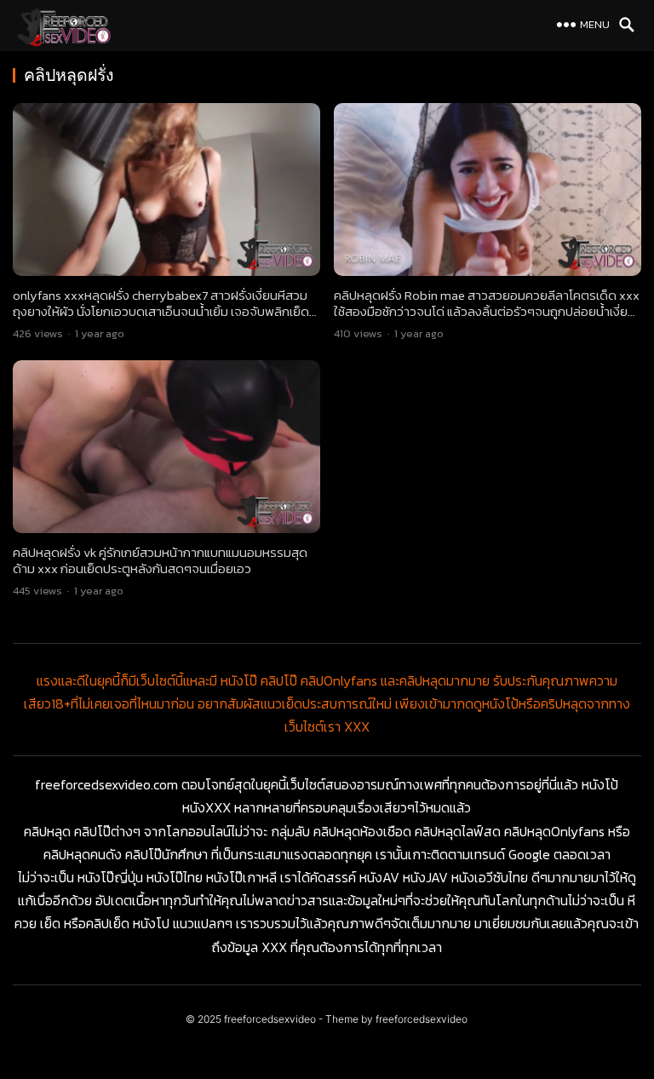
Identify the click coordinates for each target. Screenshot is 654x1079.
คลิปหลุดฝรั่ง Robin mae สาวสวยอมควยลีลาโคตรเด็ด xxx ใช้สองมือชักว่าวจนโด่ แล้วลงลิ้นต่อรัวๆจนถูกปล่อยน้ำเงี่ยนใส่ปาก (487, 311)
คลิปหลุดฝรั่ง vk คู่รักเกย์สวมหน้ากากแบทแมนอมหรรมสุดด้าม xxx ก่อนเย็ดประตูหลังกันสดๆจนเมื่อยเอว (160, 560)
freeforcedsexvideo (270, 1019)
